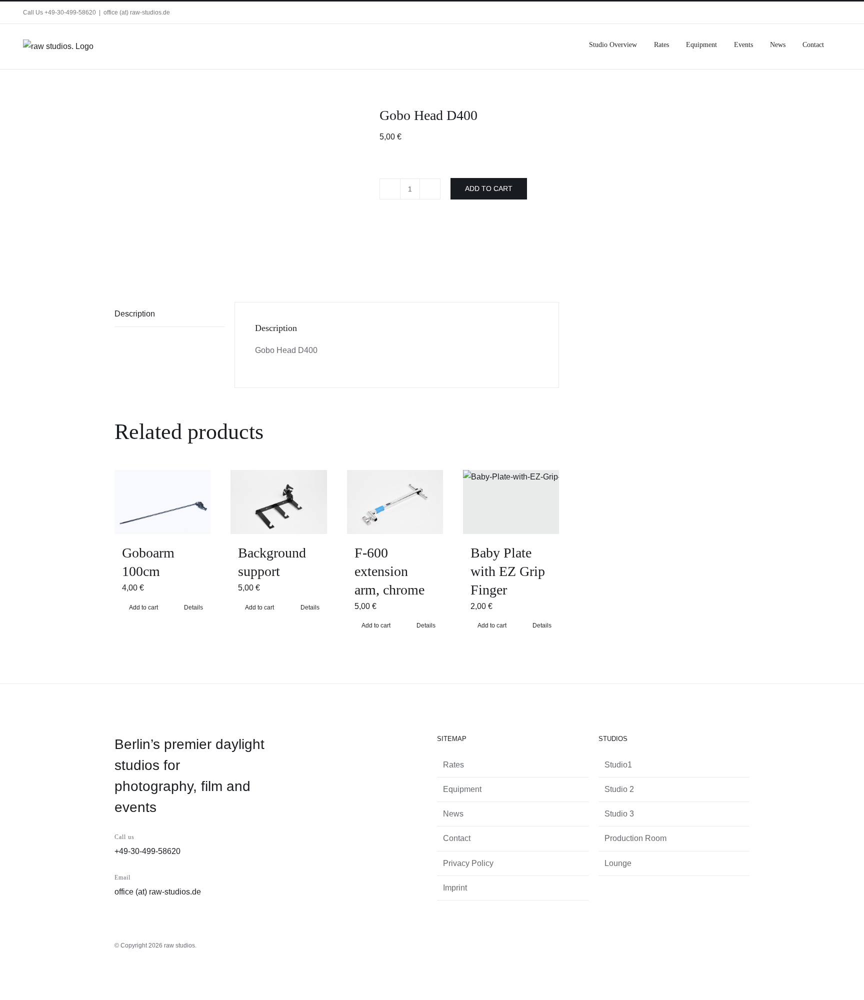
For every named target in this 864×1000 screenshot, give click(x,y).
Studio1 (618, 764)
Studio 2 (619, 789)
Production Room (635, 838)
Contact (456, 838)
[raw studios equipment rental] (239, 189)
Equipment (462, 789)
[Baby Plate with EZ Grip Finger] (511, 502)
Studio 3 (619, 814)
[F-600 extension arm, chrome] (395, 502)
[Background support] (278, 502)
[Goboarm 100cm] (162, 502)
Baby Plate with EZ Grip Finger (507, 571)
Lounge (618, 863)
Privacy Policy (468, 863)
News (453, 814)
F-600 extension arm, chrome (389, 571)
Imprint (455, 888)
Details (193, 607)
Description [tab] (134, 314)
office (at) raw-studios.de (137, 12)
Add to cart (488, 188)
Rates (453, 764)
